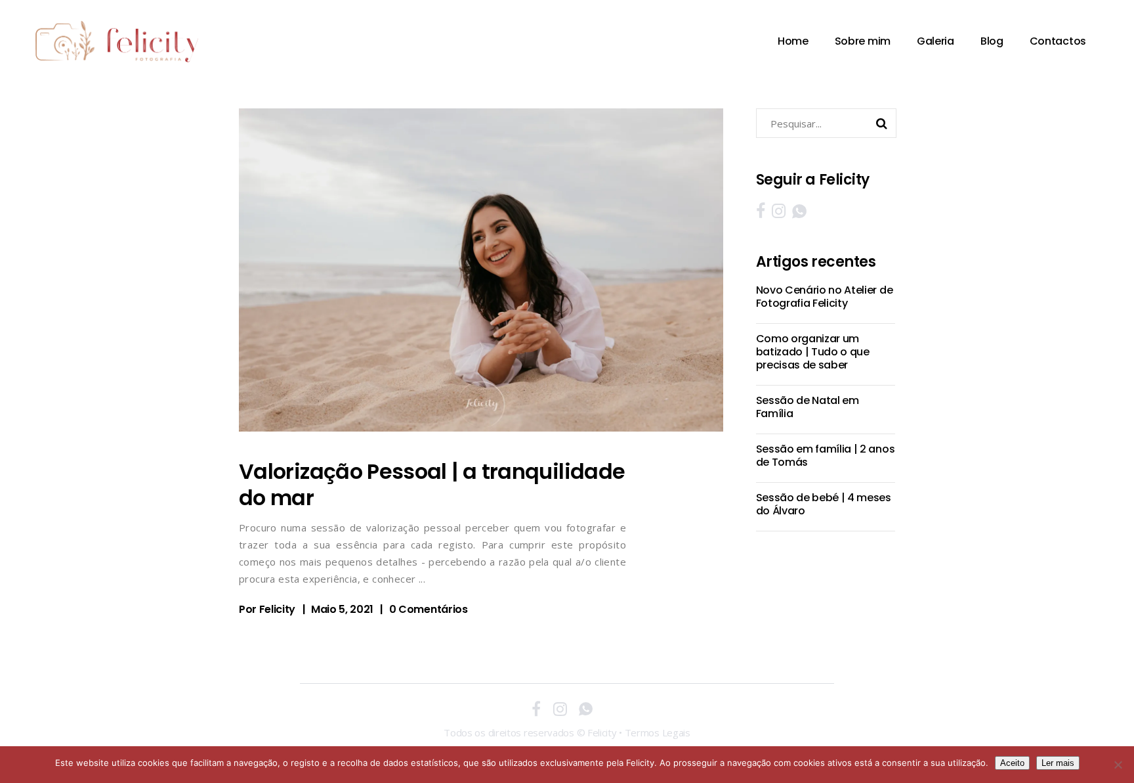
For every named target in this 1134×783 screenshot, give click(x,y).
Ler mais (1057, 763)
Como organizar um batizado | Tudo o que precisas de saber (813, 351)
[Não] (1117, 764)
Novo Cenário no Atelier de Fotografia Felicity (824, 296)
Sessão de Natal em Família (807, 407)
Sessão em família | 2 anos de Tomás (825, 455)
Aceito (1012, 763)
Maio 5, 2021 (342, 609)
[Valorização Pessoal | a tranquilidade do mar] (481, 270)
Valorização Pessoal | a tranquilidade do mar (432, 484)
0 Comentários (428, 609)
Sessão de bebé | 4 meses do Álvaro (823, 504)
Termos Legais (657, 732)
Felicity (277, 609)
